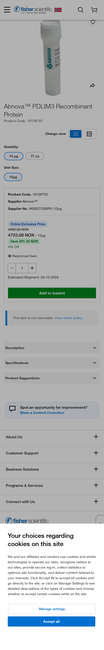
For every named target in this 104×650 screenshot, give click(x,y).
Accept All (51, 621)
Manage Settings (52, 609)
